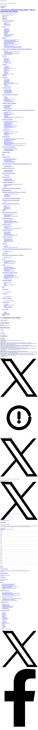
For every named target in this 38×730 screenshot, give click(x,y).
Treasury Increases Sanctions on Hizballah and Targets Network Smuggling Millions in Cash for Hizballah (16, 342)
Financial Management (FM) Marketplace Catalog (9, 600)
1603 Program (6, 116)
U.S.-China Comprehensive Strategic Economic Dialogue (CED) (13, 145)
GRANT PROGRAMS (6, 224)
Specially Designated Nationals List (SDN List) (11, 121)
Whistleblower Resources (8, 257)
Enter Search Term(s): (5, 15)
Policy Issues (4, 74)
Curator (5, 57)
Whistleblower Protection (6, 608)
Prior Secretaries (6, 59)
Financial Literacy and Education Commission (11, 131)
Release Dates (6, 194)
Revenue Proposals (7, 80)
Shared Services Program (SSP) (8, 276)
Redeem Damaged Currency (8, 240)
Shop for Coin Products (7, 238)
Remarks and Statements (7, 298)
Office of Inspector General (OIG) (9, 45)
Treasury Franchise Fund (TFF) (8, 274)
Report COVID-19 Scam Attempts (9, 214)
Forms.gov (3, 616)
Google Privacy (4, 622)
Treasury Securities (7, 106)
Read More (2, 324)
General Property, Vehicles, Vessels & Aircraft (11, 247)
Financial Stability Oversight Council (9, 113)
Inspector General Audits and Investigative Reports (11, 53)
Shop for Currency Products (8, 239)
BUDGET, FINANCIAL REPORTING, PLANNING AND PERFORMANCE (17, 49)
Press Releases (5, 293)
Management (6, 32)
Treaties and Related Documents (9, 82)
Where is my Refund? (7, 231)
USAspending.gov (7, 175)
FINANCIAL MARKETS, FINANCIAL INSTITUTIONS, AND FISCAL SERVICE (18, 110)
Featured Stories (5, 289)
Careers (3, 625)
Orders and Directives (7, 25)
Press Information (5, 302)
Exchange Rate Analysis (7, 144)
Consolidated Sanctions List (8, 122)
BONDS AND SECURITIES (7, 218)
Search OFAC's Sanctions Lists (8, 123)
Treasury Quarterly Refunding (8, 105)
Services (4, 209)
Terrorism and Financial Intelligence (9, 34)
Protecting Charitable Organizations (9, 101)
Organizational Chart (7, 24)
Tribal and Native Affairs (7, 35)
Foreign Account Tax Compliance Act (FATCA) (11, 83)
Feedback (3, 624)
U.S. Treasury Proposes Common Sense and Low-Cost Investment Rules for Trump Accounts (14, 347)
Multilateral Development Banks (9, 142)
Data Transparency (7, 79)
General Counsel (6, 30)
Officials (5, 23)
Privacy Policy (4, 621)
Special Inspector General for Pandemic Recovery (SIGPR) (12, 47)
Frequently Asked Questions (8, 126)
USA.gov (3, 612)
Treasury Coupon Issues (7, 89)
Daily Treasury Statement (7, 171)
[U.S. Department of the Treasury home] (8, 13)
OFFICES (4, 26)
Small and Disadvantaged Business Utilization (11, 148)
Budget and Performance (6, 605)
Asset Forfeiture (6, 97)
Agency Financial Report (7, 52)
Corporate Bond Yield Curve (8, 90)
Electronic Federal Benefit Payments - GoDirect (11, 235)
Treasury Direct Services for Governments (8, 599)
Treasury (7, 480)
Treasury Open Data (7, 207)
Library (5, 283)
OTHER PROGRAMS (6, 190)
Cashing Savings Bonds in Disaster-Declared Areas (11, 222)
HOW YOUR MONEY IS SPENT (8, 173)
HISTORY (4, 56)
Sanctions (5, 96)
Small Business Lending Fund (8, 149)
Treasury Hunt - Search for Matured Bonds (10, 221)
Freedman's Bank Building (8, 62)
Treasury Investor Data (7, 107)
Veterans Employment (7, 70)
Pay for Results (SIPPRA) (8, 226)
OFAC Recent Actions (7, 124)
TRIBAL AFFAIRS (6, 152)
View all (7, 291)
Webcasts (5, 186)
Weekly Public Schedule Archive (9, 305)
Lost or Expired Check (7, 232)
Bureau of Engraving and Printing (9, 241)
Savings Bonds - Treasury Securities (9, 267)
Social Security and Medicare (8, 92)
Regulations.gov (4, 617)
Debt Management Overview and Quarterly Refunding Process (13, 184)
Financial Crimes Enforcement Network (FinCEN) (11, 41)
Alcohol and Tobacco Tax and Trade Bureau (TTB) (11, 39)
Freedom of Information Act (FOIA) (7, 607)
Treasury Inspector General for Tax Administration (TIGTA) (13, 46)
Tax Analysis (6, 85)
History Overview (6, 58)
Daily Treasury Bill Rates (7, 160)
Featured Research (7, 134)
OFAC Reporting (6, 270)
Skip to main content (3, 0)
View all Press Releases (3, 356)
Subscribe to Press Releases (8, 307)
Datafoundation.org (7, 208)
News (3, 286)
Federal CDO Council (7, 205)
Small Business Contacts (5, 604)
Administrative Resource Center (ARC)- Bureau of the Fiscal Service (12, 598)
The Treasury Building (7, 61)
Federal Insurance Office (7, 114)
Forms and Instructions (7, 195)
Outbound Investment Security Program (10, 139)
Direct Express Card (7, 233)
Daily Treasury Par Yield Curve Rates (9, 158)
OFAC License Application (8, 269)
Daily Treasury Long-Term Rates (9, 161)
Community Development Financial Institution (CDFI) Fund (13, 228)
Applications (6, 250)
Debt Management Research (8, 108)
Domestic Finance (6, 28)
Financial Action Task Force (8, 100)
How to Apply (6, 72)
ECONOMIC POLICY (6, 87)
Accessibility (4, 626)
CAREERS (4, 64)
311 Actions (6, 98)
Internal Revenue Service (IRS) (8, 43)
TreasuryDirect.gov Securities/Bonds (7, 606)
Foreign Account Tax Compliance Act (9, 263)
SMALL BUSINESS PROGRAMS (8, 147)
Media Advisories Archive (8, 306)
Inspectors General (7, 36)
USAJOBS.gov (4, 613)
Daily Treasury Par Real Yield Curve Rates (10, 159)
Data (3, 154)
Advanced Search (4, 16)
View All (7, 296)
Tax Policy (5, 33)
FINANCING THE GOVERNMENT (9, 103)
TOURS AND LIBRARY (7, 280)
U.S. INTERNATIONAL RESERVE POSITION (11, 198)
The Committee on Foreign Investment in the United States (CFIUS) (14, 138)
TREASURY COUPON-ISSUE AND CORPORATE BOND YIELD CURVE (16, 163)
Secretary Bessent (4, 322)
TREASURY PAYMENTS (7, 230)
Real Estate (5, 246)
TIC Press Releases (7, 196)
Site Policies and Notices (5, 623)
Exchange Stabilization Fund (8, 140)
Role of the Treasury (7, 22)
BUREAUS (4, 38)
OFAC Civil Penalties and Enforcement (10, 127)
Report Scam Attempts (7, 215)
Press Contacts (6, 304)
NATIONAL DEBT (6, 177)
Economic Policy (6, 29)
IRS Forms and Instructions (8, 266)
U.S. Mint (5, 44)
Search (3, 315)
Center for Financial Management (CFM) (10, 275)
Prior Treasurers (6, 60)
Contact (3, 627)
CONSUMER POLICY (6, 129)
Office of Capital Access (7, 117)
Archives (5, 185)
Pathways (5, 71)
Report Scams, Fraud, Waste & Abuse (7, 594)
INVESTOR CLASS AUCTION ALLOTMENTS (11, 188)
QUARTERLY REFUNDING (7, 182)
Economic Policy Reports (8, 91)
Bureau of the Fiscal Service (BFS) (9, 42)
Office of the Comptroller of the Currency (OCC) (9, 588)
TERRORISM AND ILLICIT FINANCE (10, 94)
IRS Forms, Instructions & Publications (10, 261)
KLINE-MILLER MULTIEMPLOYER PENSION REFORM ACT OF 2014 (16, 249)
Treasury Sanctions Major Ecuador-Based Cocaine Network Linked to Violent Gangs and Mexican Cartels (16, 345)
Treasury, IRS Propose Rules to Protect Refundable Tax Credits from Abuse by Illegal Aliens (13, 351)
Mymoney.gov (6, 132)
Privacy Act (4, 603)
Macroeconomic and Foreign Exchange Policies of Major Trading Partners (15, 143)
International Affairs (7, 31)
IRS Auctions (6, 245)
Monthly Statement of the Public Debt (9, 180)
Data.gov (5, 206)
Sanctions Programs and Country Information (10, 125)
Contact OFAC (6, 128)
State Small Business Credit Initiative (9, 150)
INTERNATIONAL (6, 136)
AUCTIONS (4, 243)
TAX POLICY (5, 77)
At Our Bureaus (6, 67)
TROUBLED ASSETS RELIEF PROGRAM (10, 200)
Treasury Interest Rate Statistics (5, 524)
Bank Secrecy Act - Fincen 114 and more (10, 268)
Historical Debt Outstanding (8, 179)
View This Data (2, 528)
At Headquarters (6, 66)
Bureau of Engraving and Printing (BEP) (8, 584)
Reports (5, 84)
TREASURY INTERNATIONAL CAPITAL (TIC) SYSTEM (13, 192)
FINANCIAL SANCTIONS (7, 119)
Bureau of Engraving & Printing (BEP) (10, 40)
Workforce (5, 69)
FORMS (3, 265)
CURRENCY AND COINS (7, 236)
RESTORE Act (6, 115)
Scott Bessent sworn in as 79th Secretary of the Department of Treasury (10, 340)
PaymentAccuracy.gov (5, 618)
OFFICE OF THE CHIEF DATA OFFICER (10, 203)
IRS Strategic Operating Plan (8, 54)
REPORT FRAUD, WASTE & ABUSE (9, 212)
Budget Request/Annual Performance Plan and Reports (12, 51)
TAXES (3, 258)
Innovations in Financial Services (9, 133)
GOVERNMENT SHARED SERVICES (10, 272)
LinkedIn (5, 312)
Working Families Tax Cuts (6, 314)
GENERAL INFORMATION (7, 20)
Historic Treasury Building (8, 282)
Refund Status (6, 262)
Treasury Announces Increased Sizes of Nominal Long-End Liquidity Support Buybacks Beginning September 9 (16, 353)
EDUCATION (5, 253)
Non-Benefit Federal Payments (8, 234)
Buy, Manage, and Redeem (8, 220)
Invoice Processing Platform (8, 278)
